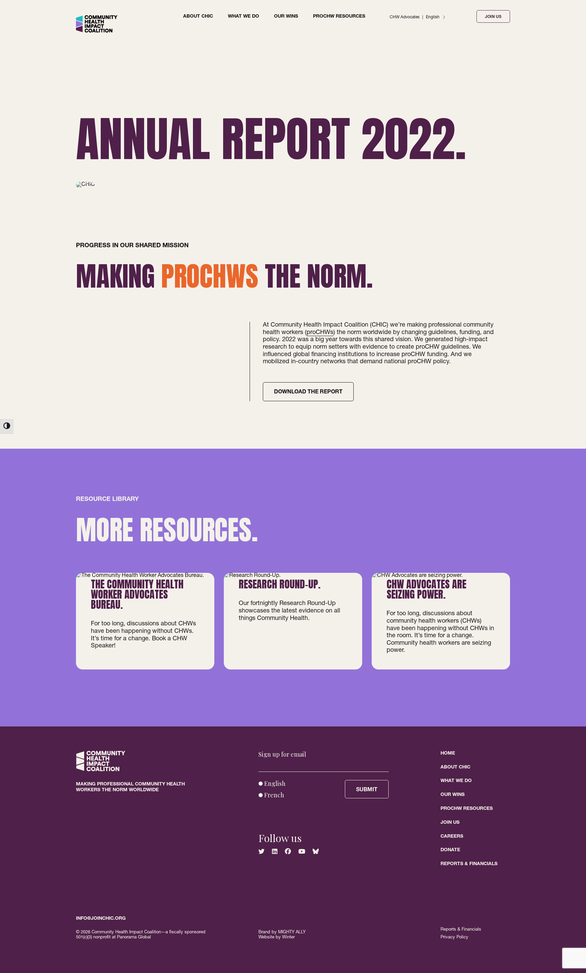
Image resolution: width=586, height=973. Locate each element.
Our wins (286, 16)
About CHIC (198, 16)
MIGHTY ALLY (292, 932)
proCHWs (320, 333)
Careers (452, 836)
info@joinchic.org (101, 918)
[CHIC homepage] (96, 31)
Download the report (308, 392)
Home (448, 753)
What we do (243, 16)
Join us (450, 822)
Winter (288, 937)
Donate (450, 850)
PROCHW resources (339, 16)
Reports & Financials (469, 864)
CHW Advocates (404, 17)
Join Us (493, 17)
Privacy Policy (454, 937)
